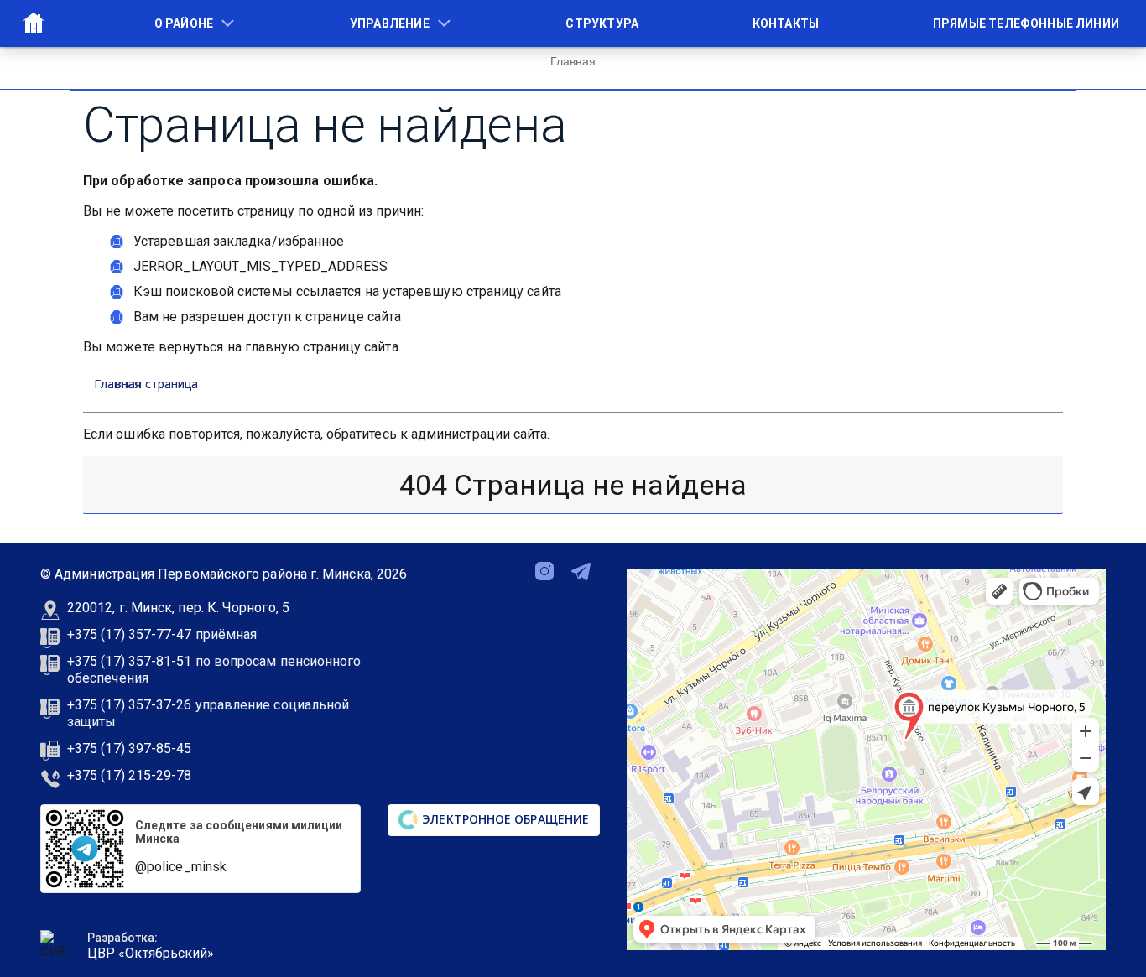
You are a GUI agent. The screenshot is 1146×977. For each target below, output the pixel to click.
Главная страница (146, 384)
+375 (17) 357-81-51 (129, 661)
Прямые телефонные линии (1026, 23)
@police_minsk (181, 867)
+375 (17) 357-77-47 (129, 634)
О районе (183, 23)
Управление (390, 23)
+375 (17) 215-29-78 (129, 775)
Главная (33, 23)
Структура (601, 23)
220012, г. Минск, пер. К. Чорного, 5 (178, 608)
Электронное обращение (504, 819)
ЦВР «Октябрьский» (150, 953)
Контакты (786, 23)
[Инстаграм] (544, 570)
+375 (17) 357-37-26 (129, 705)
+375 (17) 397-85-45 (129, 748)
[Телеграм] (581, 570)
